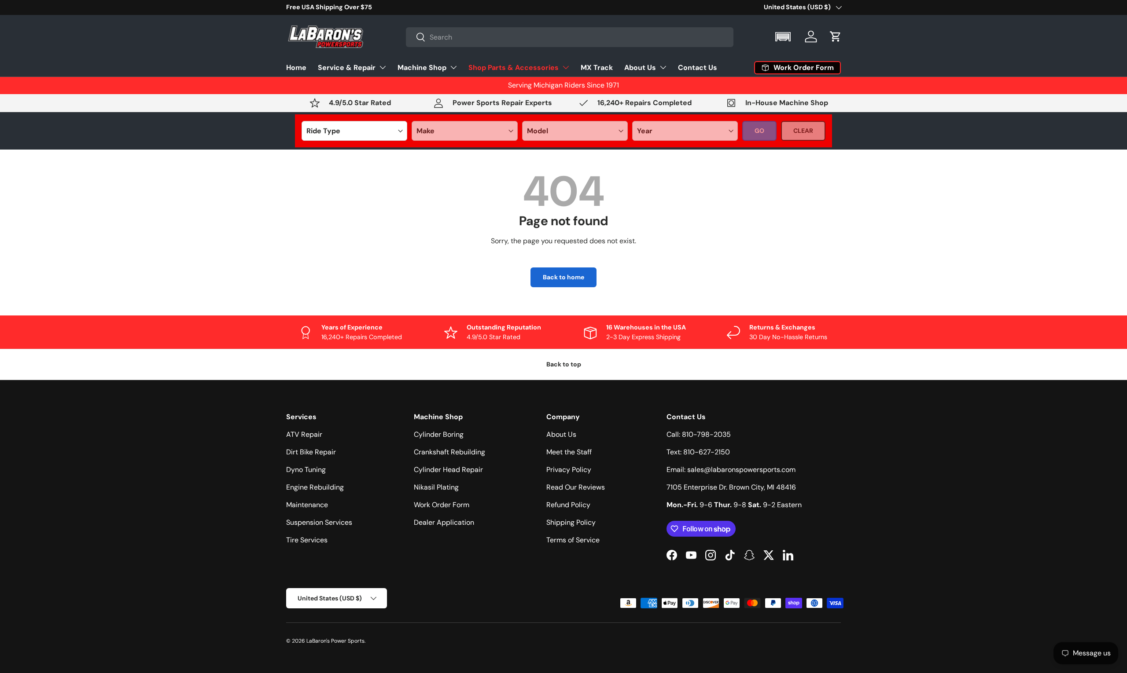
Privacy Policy (568, 469)
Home (296, 67)
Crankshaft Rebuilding (449, 452)
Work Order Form (441, 504)
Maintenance (307, 504)
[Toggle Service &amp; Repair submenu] (382, 67)
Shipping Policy (571, 522)
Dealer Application (444, 522)
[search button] (416, 37)
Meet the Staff (569, 452)
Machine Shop (422, 67)
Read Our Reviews (575, 487)
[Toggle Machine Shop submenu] (453, 67)
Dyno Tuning (306, 469)
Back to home (563, 277)
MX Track (597, 67)
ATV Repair (304, 434)
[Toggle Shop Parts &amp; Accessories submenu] (565, 67)
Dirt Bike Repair (311, 452)
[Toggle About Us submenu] (663, 67)
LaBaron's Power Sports (335, 640)
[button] (783, 36)
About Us (640, 67)
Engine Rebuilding (315, 487)
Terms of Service (573, 540)
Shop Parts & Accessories (513, 67)
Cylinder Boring (439, 434)
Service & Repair (347, 67)
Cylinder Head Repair (448, 469)
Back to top (563, 364)
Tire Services (307, 540)
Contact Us (697, 67)
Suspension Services (319, 522)
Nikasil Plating (436, 487)
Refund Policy (568, 504)
